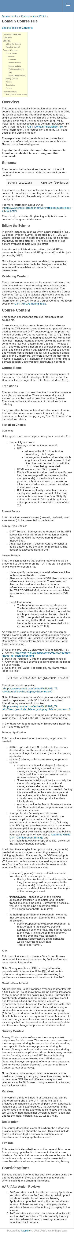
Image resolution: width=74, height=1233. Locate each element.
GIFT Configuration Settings (26, 837)
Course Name (11, 53)
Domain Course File (12, 34)
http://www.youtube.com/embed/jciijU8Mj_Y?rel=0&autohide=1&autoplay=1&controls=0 (29, 690)
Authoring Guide (60, 834)
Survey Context (12, 79)
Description (10, 85)
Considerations (10, 91)
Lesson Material (15, 66)
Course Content (10, 50)
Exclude (9, 88)
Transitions (10, 57)
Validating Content (13, 47)
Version (9, 82)
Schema (6, 41)
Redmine (26, 1230)
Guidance (12, 60)
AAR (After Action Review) (16, 94)
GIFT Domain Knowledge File (45, 126)
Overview (7, 37)
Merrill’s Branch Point (17, 76)
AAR (10, 72)
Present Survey (15, 63)
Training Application (16, 69)
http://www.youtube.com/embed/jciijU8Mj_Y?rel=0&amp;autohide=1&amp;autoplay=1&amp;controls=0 (36, 708)
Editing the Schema (13, 44)
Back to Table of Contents (17, 27)
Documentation (10, 16)
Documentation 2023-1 (33, 16)
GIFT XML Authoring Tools (30, 303)
